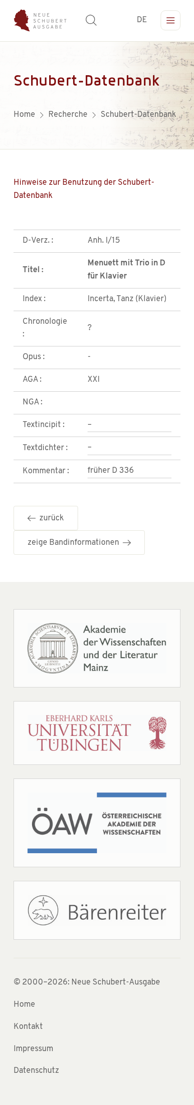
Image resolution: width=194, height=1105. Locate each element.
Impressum (33, 1049)
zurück (50, 518)
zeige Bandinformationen (75, 543)
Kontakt (28, 1027)
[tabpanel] (97, 95)
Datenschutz (36, 1071)
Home (24, 1005)
